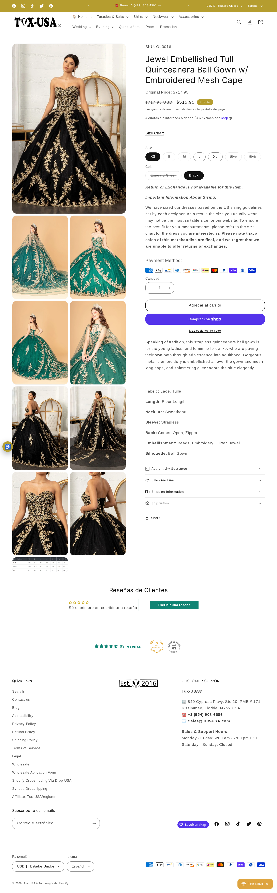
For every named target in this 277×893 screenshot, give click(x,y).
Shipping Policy (25, 740)
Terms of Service (26, 748)
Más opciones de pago (205, 330)
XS (152, 157)
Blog (15, 708)
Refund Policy (23, 732)
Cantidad (152, 278)
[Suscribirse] (94, 823)
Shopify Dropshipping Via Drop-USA (42, 780)
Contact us (21, 699)
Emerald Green (166, 176)
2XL (236, 157)
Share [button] (156, 518)
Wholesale (20, 764)
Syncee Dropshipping (29, 789)
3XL (255, 157)
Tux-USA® (31, 883)
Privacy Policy (24, 724)
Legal (16, 756)
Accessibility (22, 716)
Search (18, 691)
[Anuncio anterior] (88, 6)
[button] (82, 17)
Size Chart (154, 133)
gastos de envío (163, 109)
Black (194, 175)
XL (215, 157)
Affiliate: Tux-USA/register (34, 797)
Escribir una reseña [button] (174, 605)
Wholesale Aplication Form (34, 772)
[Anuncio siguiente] (188, 6)
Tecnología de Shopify (54, 883)
